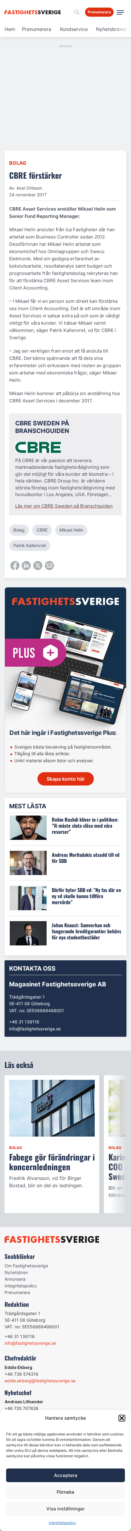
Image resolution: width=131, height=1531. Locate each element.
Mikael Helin (71, 529)
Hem (10, 29)
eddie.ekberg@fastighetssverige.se (40, 1380)
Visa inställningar (65, 1509)
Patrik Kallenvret (29, 545)
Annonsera (15, 1279)
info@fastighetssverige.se (35, 1028)
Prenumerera (36, 29)
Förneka (65, 1492)
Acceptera (65, 1475)
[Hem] (34, 12)
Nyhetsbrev (16, 1272)
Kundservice (74, 29)
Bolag (17, 163)
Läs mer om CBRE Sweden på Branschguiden (64, 506)
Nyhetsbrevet (111, 29)
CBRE (42, 529)
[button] (122, 1418)
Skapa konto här (66, 779)
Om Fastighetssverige (26, 1265)
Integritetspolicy (62, 1522)
